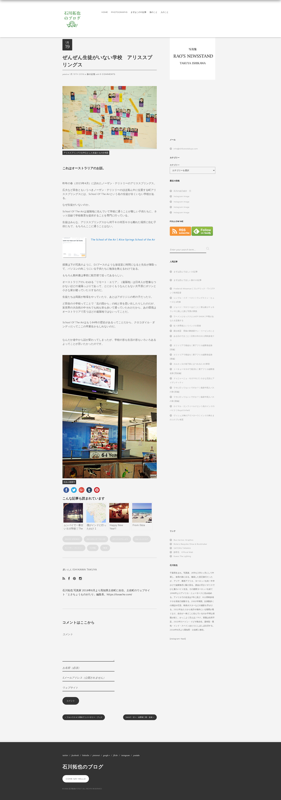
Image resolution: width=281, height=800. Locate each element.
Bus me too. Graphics (183, 540)
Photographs (119, 12)
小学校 (93, 548)
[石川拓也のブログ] (72, 18)
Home (104, 12)
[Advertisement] (197, 108)
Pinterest (96, 755)
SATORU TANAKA (182, 548)
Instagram (125, 755)
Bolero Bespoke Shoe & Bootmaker (190, 544)
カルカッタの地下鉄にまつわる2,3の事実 (192, 363)
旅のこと (153, 12)
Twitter (65, 755)
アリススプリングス (121, 539)
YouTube (136, 755)
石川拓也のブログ (82, 767)
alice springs (73, 539)
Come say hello (76, 779)
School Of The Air (96, 539)
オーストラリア (142, 539)
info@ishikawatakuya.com (186, 148)
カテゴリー (175, 165)
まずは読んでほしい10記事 (186, 271)
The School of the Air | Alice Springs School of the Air (123, 239)
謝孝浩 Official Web (183, 552)
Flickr (115, 755)
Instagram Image (181, 196)
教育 (105, 548)
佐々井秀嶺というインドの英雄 (187, 325)
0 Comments (107, 74)
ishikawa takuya (84, 569)
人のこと (164, 12)
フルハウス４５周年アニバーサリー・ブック (83, 717)
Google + (106, 755)
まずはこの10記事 (138, 12)
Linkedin (85, 755)
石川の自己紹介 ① (182, 191)
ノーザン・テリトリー (74, 548)
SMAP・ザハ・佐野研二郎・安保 (140, 717)
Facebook (75, 755)
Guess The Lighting (182, 556)
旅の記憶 (91, 74)
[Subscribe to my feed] (180, 235)
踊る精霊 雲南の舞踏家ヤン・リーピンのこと (194, 330)
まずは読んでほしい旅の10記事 (187, 280)
